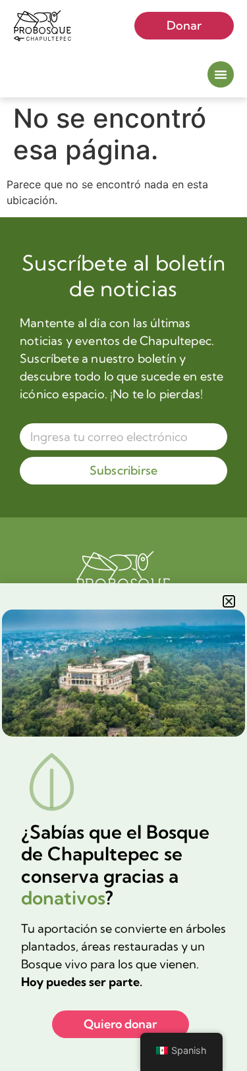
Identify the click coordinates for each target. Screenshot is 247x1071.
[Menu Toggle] (220, 74)
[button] (229, 601)
